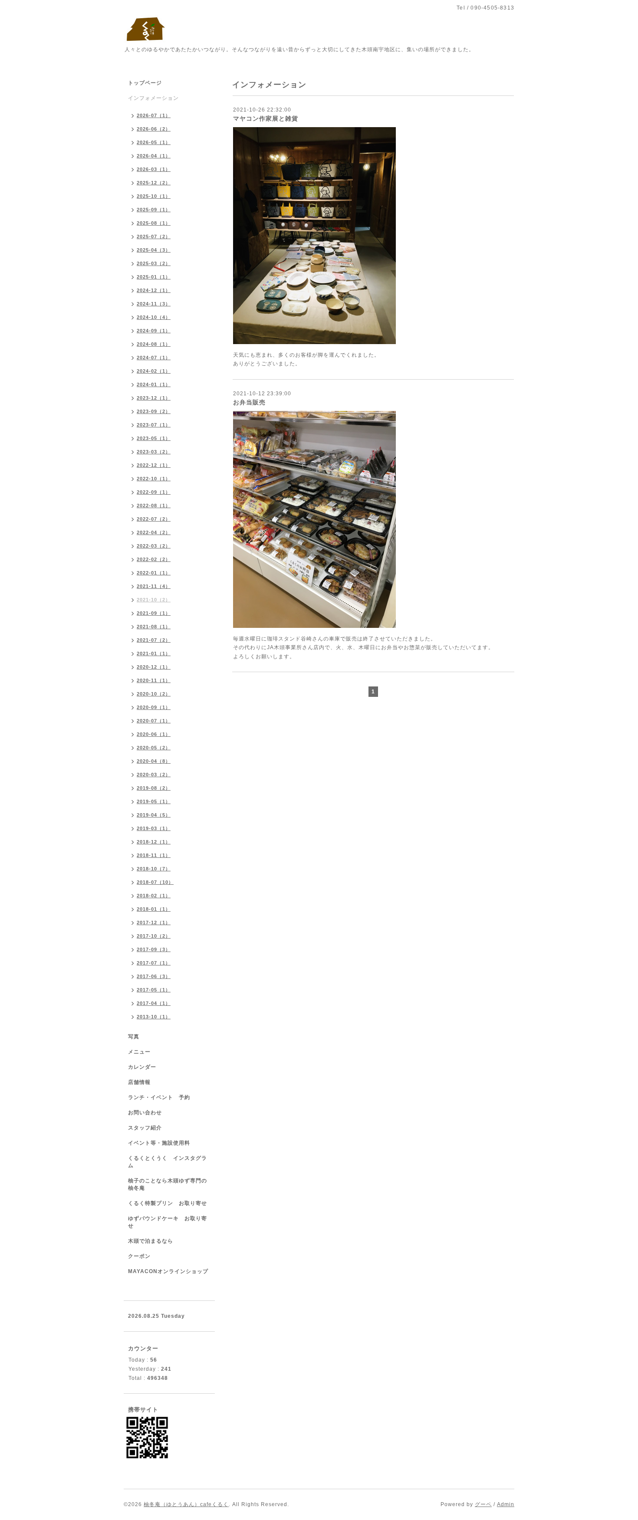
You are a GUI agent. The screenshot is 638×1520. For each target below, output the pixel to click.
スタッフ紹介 (145, 1128)
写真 (133, 1037)
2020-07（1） (154, 720)
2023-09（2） (154, 411)
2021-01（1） (154, 653)
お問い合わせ (145, 1113)
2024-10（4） (154, 317)
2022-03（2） (154, 545)
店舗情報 (139, 1082)
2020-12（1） (154, 667)
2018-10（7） (154, 868)
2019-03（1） (154, 828)
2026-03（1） (154, 169)
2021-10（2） (154, 599)
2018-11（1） (154, 855)
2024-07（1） (154, 357)
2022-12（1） (154, 465)
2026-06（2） (154, 128)
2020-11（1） (154, 680)
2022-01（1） (154, 572)
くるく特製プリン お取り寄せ (167, 1203)
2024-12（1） (154, 290)
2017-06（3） (154, 976)
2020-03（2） (154, 774)
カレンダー (142, 1067)
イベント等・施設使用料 (159, 1143)
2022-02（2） (154, 559)
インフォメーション (153, 98)
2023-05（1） (154, 438)
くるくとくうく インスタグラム (167, 1162)
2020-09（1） (154, 707)
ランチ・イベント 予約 (159, 1097)
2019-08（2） (154, 788)
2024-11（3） (154, 303)
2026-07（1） (154, 115)
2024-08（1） (154, 344)
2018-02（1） (154, 895)
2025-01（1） (154, 276)
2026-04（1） (154, 155)
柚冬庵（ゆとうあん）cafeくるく (186, 1504)
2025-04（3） (154, 250)
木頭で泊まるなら (150, 1241)
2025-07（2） (154, 236)
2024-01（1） (154, 384)
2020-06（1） (154, 734)
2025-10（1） (154, 196)
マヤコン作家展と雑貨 (265, 118)
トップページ (145, 83)
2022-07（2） (154, 519)
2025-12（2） (154, 182)
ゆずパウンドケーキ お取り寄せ (167, 1222)
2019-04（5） (154, 814)
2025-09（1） (154, 209)
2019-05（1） (154, 801)
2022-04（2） (154, 532)
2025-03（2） (154, 263)
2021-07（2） (154, 640)
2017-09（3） (154, 949)
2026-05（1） (154, 142)
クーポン (139, 1256)
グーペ (483, 1504)
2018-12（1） (154, 841)
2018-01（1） (154, 909)
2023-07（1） (154, 424)
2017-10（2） (154, 936)
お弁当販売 (249, 402)
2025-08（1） (154, 223)
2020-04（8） (154, 761)
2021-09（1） (154, 613)
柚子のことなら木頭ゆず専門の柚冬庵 (167, 1184)
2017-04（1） (154, 1003)
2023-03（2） (154, 451)
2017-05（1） (154, 989)
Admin (505, 1504)
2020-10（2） (154, 693)
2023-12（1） (154, 398)
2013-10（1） (154, 1016)
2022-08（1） (154, 505)
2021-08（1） (154, 626)
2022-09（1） (154, 492)
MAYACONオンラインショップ (168, 1271)
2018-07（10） (155, 882)
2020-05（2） (154, 747)
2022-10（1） (154, 478)
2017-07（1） (154, 962)
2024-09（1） (154, 330)
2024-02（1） (154, 371)
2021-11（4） (154, 586)
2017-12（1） (154, 922)
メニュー (139, 1052)
